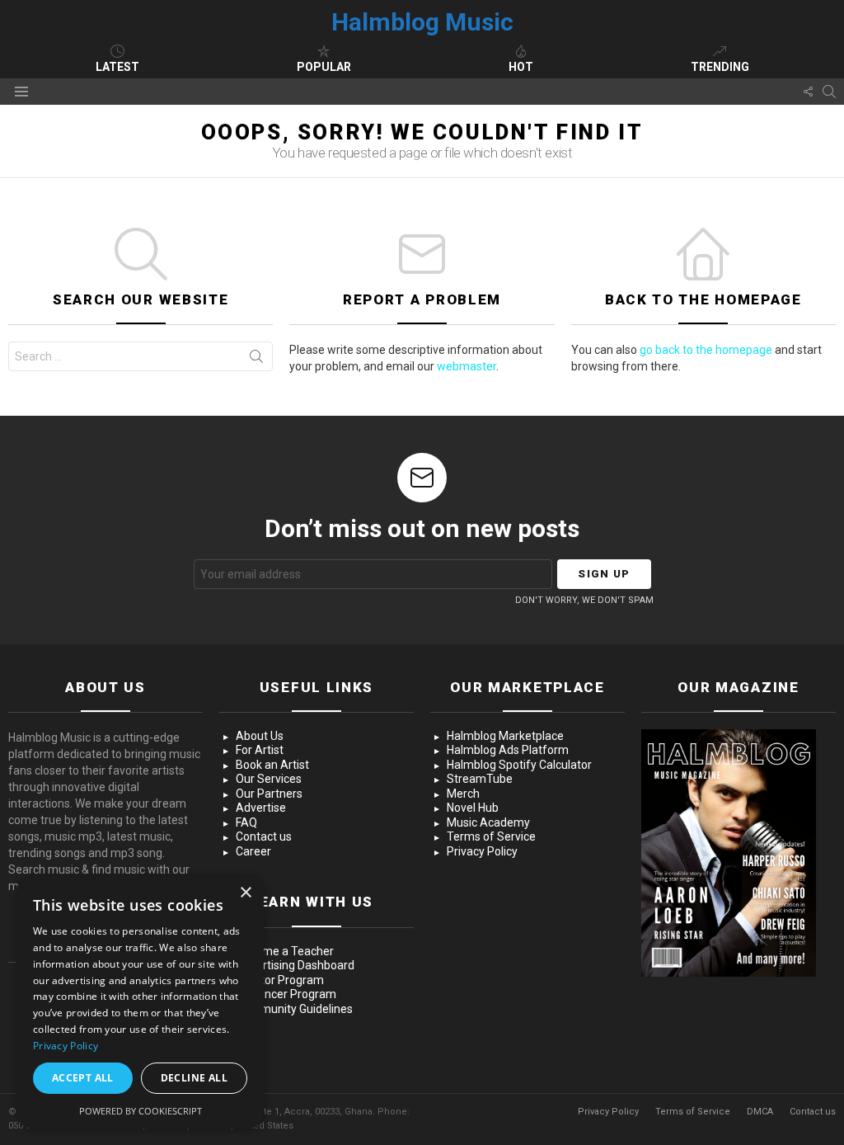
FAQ (246, 822)
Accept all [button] (83, 1078)
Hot (521, 66)
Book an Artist (272, 764)
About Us (260, 735)
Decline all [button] (194, 1078)
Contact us (264, 836)
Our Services (269, 778)
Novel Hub (473, 807)
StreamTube (480, 778)
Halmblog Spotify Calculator (519, 764)
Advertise (261, 807)
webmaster (466, 366)
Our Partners (269, 793)
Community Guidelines (294, 1008)
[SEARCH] (829, 91)
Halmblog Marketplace (505, 735)
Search (256, 360)
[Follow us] (807, 91)
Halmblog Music (422, 21)
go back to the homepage (706, 349)
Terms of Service (491, 836)
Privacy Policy (482, 851)
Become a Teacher (285, 951)
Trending (720, 66)
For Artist (260, 749)
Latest (117, 66)
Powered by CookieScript (140, 1111)
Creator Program (280, 980)
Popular (324, 66)
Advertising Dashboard (295, 965)
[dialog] (140, 1002)
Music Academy (488, 822)
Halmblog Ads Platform (508, 749)
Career (253, 851)
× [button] (245, 893)
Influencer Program (286, 994)
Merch (463, 793)
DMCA (760, 1111)
